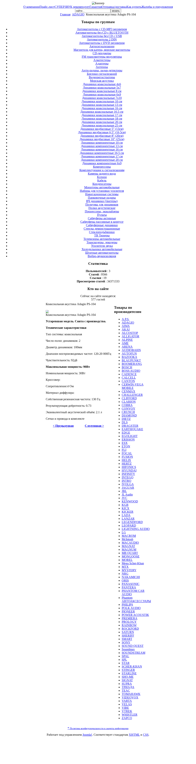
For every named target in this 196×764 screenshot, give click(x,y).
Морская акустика (102, 80)
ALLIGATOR (130, 336)
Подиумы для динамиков (101, 204)
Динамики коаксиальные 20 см (102, 122)
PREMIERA (129, 618)
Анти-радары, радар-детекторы (102, 70)
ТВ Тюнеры (102, 235)
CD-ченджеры (102, 53)
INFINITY (128, 474)
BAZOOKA (129, 357)
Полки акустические (101, 208)
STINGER (128, 670)
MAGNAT (128, 546)
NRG (125, 573)
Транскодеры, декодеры (102, 242)
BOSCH (127, 367)
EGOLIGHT (130, 436)
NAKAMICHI (131, 577)
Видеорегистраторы (102, 77)
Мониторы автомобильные (102, 187)
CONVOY (128, 408)
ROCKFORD (130, 628)
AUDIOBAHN (131, 350)
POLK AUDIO (131, 608)
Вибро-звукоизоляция (102, 256)
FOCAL (127, 453)
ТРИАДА (128, 687)
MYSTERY (129, 570)
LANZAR (128, 518)
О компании (31, 6)
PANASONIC (131, 584)
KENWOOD (130, 501)
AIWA (126, 326)
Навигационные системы (101, 194)
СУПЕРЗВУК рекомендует (72, 6)
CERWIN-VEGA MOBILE (133, 386)
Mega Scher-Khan (133, 563)
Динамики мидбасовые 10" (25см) (102, 139)
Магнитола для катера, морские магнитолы (102, 49)
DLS (125, 422)
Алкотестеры (101, 60)
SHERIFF (128, 635)
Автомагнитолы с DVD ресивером (102, 43)
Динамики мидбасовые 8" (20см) (101, 135)
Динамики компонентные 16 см (102, 149)
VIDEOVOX (130, 697)
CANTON (128, 381)
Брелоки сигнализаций (102, 73)
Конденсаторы (101, 184)
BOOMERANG (132, 363)
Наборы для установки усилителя (102, 190)
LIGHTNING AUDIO (136, 529)
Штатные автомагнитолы (101, 252)
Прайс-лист (47, 6)
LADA (126, 515)
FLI (124, 449)
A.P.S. (125, 319)
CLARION (129, 401)
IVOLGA (128, 484)
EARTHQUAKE (132, 429)
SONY (126, 642)
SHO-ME (128, 676)
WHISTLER (129, 714)
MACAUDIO (130, 542)
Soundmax (128, 649)
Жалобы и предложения (157, 6)
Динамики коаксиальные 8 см (101, 91)
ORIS (125, 580)
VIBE (125, 707)
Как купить (134, 6)
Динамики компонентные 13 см (102, 146)
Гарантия (96, 6)
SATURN (128, 632)
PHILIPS (127, 604)
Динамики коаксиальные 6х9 (102, 94)
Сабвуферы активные (102, 218)
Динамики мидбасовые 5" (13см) (101, 128)
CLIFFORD (129, 398)
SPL (124, 659)
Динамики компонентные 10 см (102, 142)
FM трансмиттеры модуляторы (102, 56)
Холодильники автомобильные (102, 249)
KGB (125, 504)
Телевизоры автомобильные (101, 239)
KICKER (127, 511)
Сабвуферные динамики (102, 225)
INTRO (126, 480)
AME (125, 343)
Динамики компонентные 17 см (102, 156)
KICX (125, 508)
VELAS (127, 704)
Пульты (102, 214)
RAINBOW (129, 625)
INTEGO (127, 477)
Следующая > (94, 425)
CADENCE (129, 374)
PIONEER (128, 611)
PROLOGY (129, 621)
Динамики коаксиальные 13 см (102, 104)
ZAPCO (127, 718)
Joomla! (87, 734)
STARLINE (129, 673)
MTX (125, 566)
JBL (124, 491)
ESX (125, 443)
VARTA (127, 700)
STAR (126, 663)
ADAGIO (78, 14)
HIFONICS (129, 467)
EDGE (126, 432)
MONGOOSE (131, 556)
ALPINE (127, 339)
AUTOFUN (129, 353)
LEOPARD (129, 525)
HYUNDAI (129, 470)
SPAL (125, 656)
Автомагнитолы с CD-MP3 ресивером (102, 29)
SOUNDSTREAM (133, 652)
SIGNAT (127, 680)
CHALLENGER (132, 394)
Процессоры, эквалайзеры (102, 211)
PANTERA (129, 587)
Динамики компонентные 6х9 (102, 163)
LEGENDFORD (132, 522)
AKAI (126, 329)
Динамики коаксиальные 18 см (102, 118)
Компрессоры (102, 166)
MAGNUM (129, 549)
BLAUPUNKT (131, 360)
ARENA (127, 346)
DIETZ (126, 418)
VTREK (127, 711)
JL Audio (127, 494)
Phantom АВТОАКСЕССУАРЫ (136, 599)
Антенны (102, 67)
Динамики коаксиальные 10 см (102, 101)
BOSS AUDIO (131, 370)
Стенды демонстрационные (102, 228)
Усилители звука (102, 245)
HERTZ (127, 463)
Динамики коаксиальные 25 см (102, 125)
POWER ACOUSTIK (135, 615)
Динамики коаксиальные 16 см (102, 108)
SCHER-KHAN (132, 666)
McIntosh (127, 539)
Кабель (101, 180)
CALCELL (129, 377)
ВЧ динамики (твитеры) (102, 201)
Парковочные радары (102, 197)
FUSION (127, 456)
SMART (127, 639)
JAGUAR (128, 487)
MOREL (127, 559)
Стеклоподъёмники (102, 232)
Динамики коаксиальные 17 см (102, 115)
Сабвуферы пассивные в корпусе (101, 221)
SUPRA (127, 683)
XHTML (134, 734)
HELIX (126, 460)
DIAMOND (129, 415)
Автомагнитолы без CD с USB (102, 36)
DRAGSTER (130, 425)
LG (124, 532)
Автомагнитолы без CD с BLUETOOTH (101, 32)
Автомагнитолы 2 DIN (102, 39)
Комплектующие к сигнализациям (101, 170)
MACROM (129, 535)
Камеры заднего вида (102, 173)
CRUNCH (128, 412)
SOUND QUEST (133, 645)
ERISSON (128, 439)
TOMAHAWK (131, 694)
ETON (126, 446)
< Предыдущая (63, 425)
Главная (65, 14)
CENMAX (128, 391)
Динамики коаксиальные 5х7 (102, 87)
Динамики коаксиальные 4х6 (102, 84)
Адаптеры (102, 63)
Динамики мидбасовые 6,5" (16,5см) (102, 132)
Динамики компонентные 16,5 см (102, 153)
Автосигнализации (101, 46)
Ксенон (102, 177)
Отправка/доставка (114, 6)
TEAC (126, 690)
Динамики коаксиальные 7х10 (102, 98)
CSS (146, 734)
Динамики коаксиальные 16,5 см (101, 111)
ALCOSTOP (130, 333)
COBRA (127, 405)
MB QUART (130, 553)
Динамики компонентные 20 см (102, 159)
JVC (124, 498)
